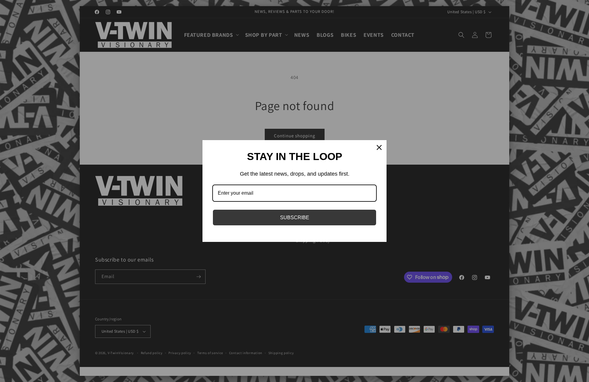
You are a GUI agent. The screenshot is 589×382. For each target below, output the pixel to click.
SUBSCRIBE (294, 217)
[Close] (379, 147)
